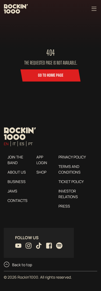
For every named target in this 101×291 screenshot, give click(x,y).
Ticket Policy (71, 181)
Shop (41, 172)
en (6, 143)
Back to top (21, 264)
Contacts (17, 200)
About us (17, 172)
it (14, 143)
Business (17, 181)
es (22, 143)
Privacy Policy (72, 157)
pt (30, 143)
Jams (12, 191)
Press (64, 206)
